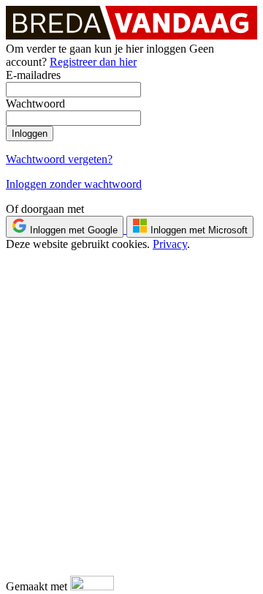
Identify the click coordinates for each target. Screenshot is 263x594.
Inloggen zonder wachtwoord (74, 184)
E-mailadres (33, 75)
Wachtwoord (35, 103)
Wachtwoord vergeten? (59, 159)
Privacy (170, 244)
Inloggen (29, 133)
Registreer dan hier (93, 62)
